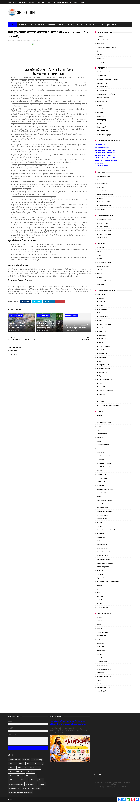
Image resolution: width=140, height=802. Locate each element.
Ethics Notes (101, 651)
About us (41, 2)
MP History (100, 198)
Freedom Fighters (102, 227)
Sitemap (82, 2)
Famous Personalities (104, 219)
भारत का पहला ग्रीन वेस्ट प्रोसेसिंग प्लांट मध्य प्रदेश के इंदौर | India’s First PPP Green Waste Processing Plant (49, 324)
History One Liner (102, 191)
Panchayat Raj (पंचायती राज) (106, 94)
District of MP (101, 294)
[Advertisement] (92, 13)
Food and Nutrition (103, 266)
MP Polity (99, 383)
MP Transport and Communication (108, 405)
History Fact (101, 187)
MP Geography (101, 335)
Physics (99, 273)
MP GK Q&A (100, 298)
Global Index (101, 537)
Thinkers (99, 55)
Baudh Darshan (102, 434)
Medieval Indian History (104, 202)
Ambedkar (100, 617)
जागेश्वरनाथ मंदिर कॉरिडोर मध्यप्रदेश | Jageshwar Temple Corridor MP (21, 325)
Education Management (105, 489)
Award (99, 426)
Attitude (99, 621)
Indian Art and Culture (104, 559)
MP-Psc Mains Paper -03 (105, 155)
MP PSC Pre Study (102, 145)
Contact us (51, 2)
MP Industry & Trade (103, 346)
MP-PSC (89, 25)
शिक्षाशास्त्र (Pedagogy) (104, 135)
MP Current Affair (34, 40)
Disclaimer (74, 2)
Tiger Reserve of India (104, 687)
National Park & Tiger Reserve (106, 47)
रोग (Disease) (101, 127)
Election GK (100, 647)
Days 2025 (100, 36)
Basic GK (99, 430)
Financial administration (105, 511)
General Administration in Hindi (107, 79)
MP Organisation (102, 376)
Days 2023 (100, 639)
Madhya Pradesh (102, 147)
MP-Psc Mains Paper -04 (105, 158)
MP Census (100, 313)
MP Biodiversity (102, 309)
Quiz (98, 592)
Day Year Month (102, 478)
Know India (100, 43)
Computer (100, 460)
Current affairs (102, 76)
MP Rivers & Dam (102, 387)
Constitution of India (104, 467)
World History (101, 209)
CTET (100, 25)
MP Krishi (99, 361)
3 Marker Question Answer (106, 160)
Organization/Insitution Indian (107, 578)
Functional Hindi (102, 519)
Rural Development (103, 98)
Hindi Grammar (102, 83)
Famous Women (102, 223)
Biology (99, 251)
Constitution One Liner (104, 463)
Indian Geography (103, 567)
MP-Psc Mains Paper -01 (105, 150)
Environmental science (104, 262)
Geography (100, 533)
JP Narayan (100, 673)
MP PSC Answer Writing (104, 379)
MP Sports (100, 398)
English (99, 497)
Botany (99, 255)
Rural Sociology (102, 101)
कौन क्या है (22, 25)
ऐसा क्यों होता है (101, 120)
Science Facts (101, 109)
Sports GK (100, 112)
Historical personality (104, 230)
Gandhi (99, 526)
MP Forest (100, 328)
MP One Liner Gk (102, 90)
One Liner (100, 574)
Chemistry (100, 259)
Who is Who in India (20, 2)
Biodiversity (100, 248)
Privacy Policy (62, 2)
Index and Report (102, 40)
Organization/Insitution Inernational (109, 581)
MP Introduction (102, 354)
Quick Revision (37, 25)
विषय (69, 25)
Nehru (99, 680)
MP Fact (99, 320)
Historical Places (102, 183)
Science (99, 105)
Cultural (99, 180)
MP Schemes (101, 394)
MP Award (100, 306)
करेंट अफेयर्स (33, 2)
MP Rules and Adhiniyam (105, 390)
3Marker (99, 415)
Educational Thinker (103, 493)
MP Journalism (101, 357)
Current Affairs (55, 25)
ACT (98, 419)
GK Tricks (100, 522)
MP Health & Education (104, 339)
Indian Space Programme (105, 270)
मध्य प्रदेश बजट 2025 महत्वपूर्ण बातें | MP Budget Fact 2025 (76, 326)
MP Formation (101, 331)
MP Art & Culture (102, 302)
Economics (100, 485)
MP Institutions (102, 350)
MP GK (78, 25)
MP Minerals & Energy (103, 368)
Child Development (103, 72)
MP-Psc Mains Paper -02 (105, 153)
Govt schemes (102, 541)
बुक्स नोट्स (110, 25)
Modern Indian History (104, 206)
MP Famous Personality (104, 234)
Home (10, 2)
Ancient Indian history (104, 176)
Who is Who (100, 58)
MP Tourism (100, 402)
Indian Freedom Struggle (105, 195)
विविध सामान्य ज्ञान (102, 62)
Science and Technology (105, 281)
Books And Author (102, 445)
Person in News (102, 238)
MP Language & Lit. (103, 365)
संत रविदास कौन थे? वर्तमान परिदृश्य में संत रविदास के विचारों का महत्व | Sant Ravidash (68, 722)
